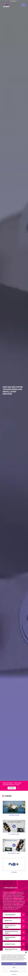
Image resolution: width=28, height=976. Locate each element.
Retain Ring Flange (14, 853)
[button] (26, 952)
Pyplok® (14, 872)
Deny (14, 967)
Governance (14, 974)
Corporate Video (14, 815)
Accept (14, 963)
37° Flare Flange (14, 834)
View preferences (14, 971)
